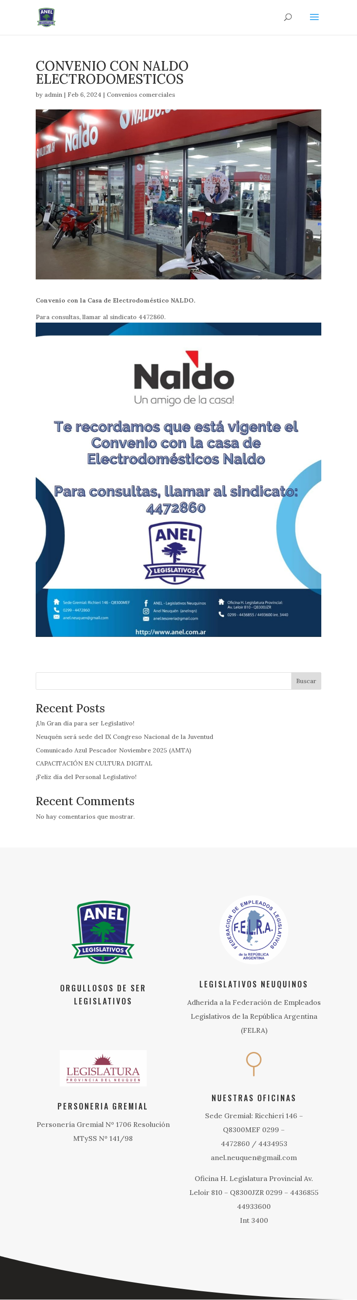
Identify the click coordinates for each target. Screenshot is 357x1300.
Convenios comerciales (141, 95)
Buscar (306, 681)
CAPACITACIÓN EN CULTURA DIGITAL (94, 763)
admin (53, 95)
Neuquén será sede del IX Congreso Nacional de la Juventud (124, 737)
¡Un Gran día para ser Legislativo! (85, 723)
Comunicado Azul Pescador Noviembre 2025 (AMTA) (113, 750)
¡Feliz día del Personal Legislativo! (86, 777)
